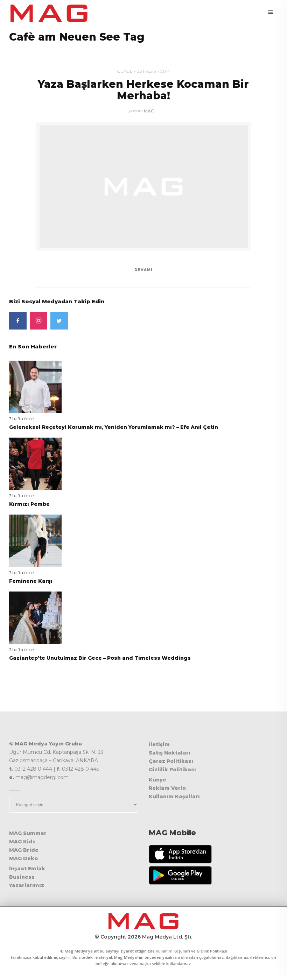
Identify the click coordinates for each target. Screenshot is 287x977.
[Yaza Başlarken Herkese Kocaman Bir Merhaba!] (143, 186)
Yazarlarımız (26, 885)
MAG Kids (22, 841)
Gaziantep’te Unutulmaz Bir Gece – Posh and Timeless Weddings (100, 658)
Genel (125, 71)
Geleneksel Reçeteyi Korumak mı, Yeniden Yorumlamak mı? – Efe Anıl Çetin (113, 427)
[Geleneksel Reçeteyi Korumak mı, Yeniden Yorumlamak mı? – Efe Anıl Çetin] (35, 386)
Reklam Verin (167, 788)
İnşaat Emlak (27, 868)
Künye (157, 780)
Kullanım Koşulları (174, 796)
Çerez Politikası (171, 761)
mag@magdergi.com (42, 777)
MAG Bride (23, 850)
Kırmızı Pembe (29, 504)
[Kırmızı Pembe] (35, 463)
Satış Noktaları (169, 753)
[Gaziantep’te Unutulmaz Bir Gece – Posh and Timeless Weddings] (35, 617)
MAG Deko (23, 858)
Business (22, 877)
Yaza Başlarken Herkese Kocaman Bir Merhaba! (143, 90)
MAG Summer (28, 833)
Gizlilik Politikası (172, 769)
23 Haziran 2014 (153, 71)
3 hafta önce (21, 418)
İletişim (159, 744)
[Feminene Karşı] (35, 540)
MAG (149, 110)
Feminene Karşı (30, 581)
